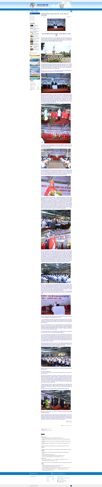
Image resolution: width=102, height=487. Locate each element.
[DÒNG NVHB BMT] (35, 78)
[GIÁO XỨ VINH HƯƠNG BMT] (35, 64)
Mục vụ (31, 15)
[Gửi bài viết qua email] (68, 16)
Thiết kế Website (32, 485)
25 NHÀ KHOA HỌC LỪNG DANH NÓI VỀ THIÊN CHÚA (36, 47)
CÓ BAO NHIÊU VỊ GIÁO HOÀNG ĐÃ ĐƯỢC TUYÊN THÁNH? (36, 44)
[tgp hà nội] (35, 53)
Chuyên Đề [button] (43, 9)
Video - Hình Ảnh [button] (62, 9)
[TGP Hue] (35, 60)
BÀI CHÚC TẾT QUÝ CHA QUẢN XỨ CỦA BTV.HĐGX (36, 31)
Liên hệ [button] (67, 9)
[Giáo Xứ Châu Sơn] (33, 5)
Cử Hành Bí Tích (33, 16)
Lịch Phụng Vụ (32, 20)
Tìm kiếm (53, 479)
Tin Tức (48, 478)
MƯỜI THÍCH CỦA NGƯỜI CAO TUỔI (35, 36)
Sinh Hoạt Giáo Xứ (33, 18)
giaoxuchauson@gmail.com (59, 473)
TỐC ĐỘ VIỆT (36, 485)
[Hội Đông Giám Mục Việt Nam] (35, 57)
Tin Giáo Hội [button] (34, 9)
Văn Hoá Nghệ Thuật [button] (55, 9)
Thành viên (53, 478)
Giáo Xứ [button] (39, 9)
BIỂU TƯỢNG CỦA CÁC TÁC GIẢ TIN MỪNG (35, 26)
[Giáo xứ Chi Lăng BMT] (35, 74)
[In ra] (69, 16)
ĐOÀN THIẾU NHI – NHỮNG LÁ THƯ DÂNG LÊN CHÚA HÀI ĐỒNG (34, 29)
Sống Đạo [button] (48, 9)
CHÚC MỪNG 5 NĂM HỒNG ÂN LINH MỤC (36, 49)
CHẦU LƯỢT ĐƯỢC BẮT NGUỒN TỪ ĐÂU (36, 41)
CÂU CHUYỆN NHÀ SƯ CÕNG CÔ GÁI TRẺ (36, 34)
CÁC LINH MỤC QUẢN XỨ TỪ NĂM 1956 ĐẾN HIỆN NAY (36, 39)
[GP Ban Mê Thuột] (35, 55)
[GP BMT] (35, 76)
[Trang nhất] (31, 9)
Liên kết (48, 479)
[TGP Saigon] (35, 62)
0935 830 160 (34, 473)
